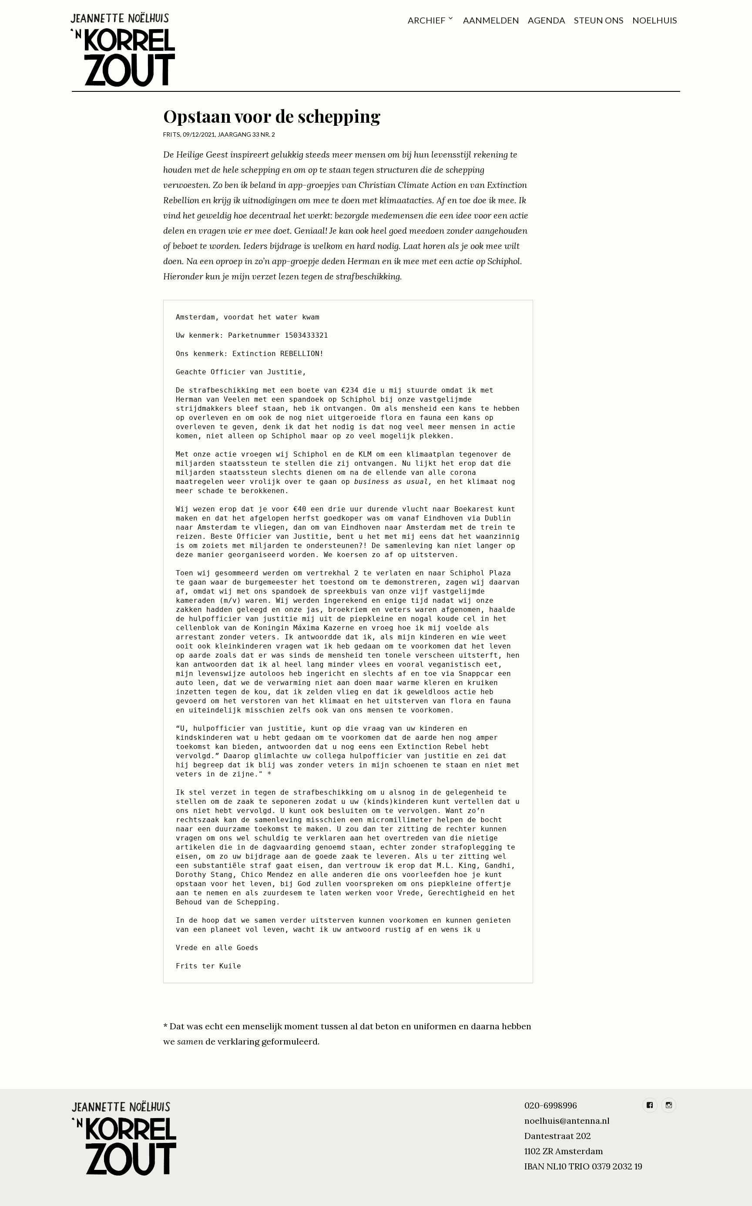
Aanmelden (491, 20)
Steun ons (599, 20)
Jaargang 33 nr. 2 (246, 134)
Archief (427, 20)
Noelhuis (654, 20)
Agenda (546, 20)
